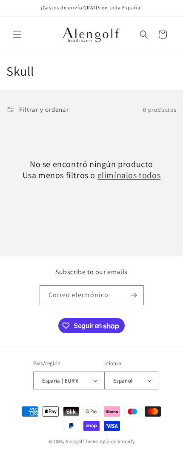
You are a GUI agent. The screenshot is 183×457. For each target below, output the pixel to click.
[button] (17, 34)
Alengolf (75, 441)
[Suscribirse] (134, 295)
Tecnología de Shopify (110, 441)
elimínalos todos (129, 175)
